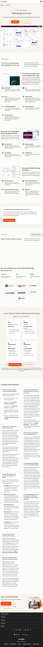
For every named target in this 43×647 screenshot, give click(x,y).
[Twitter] (22, 630)
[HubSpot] (3, 1)
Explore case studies (36, 234)
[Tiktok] (30, 630)
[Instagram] (17, 630)
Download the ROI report (6, 270)
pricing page (26, 369)
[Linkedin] (25, 630)
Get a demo (16, 21)
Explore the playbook (9, 220)
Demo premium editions (16, 364)
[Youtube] (20, 630)
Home (2, 5)
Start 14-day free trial (26, 21)
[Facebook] (14, 630)
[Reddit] (28, 630)
